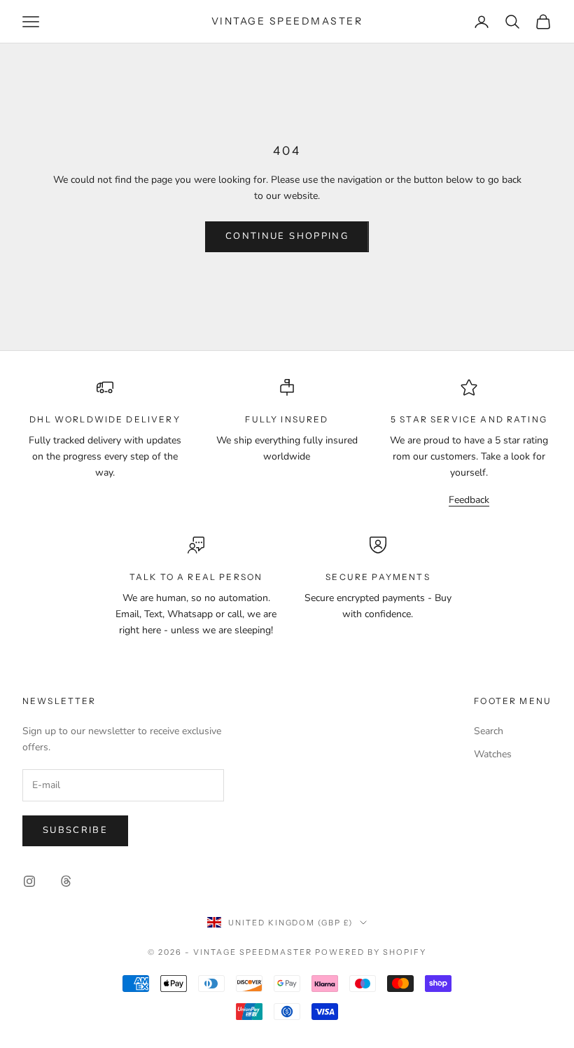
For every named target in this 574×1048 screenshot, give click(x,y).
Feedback (469, 499)
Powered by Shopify (370, 952)
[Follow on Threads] (66, 881)
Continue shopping (287, 236)
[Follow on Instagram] (29, 881)
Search (488, 731)
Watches (493, 754)
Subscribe (75, 830)
